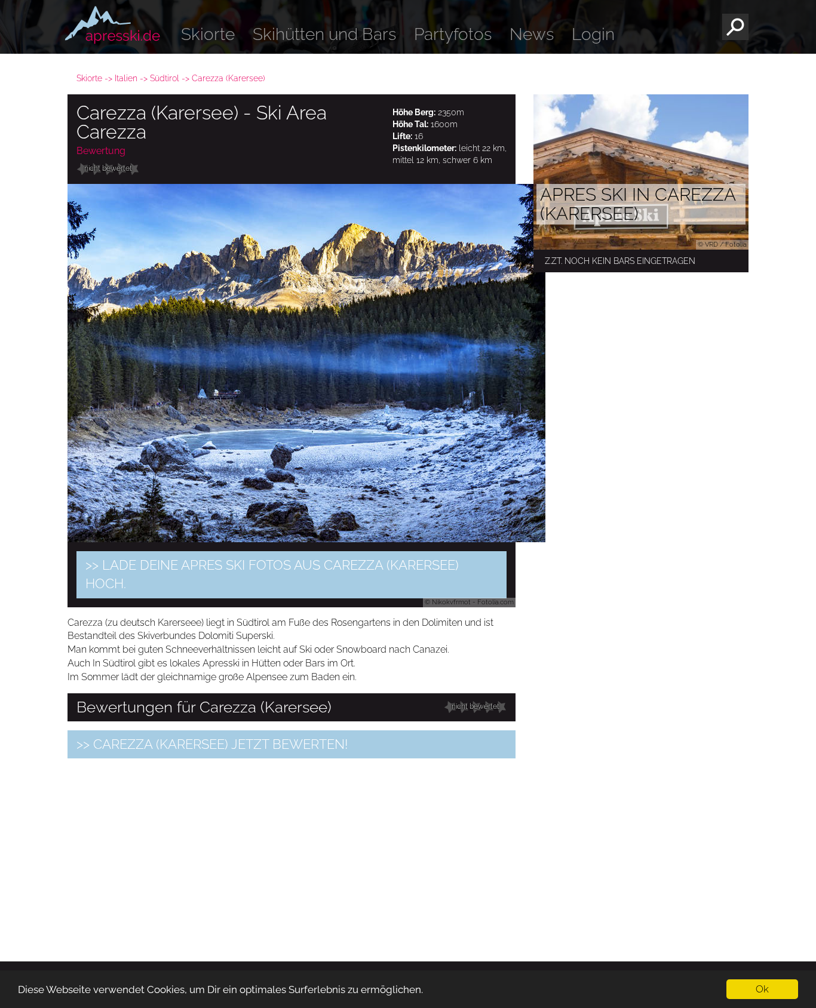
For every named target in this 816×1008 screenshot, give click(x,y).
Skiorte (208, 34)
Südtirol (164, 78)
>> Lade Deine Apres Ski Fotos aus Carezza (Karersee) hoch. (272, 574)
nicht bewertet (108, 168)
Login (593, 34)
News (532, 34)
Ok (762, 989)
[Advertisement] (292, 851)
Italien (126, 78)
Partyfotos (453, 34)
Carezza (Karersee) (228, 78)
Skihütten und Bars (324, 34)
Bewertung (100, 150)
